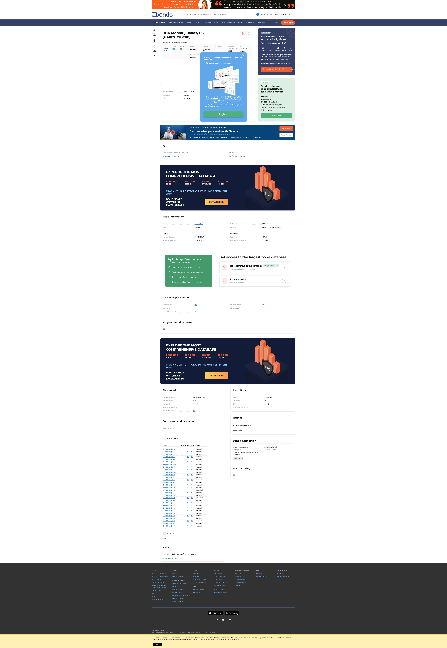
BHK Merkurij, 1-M (169, 495)
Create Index (218, 579)
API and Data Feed (199, 589)
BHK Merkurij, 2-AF (169, 449)
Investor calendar (177, 601)
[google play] (232, 613)
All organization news (170, 558)
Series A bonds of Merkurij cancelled (184, 554)
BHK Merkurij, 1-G (169, 508)
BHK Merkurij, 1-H (169, 500)
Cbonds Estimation (158, 582)
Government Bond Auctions (181, 595)
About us (275, 23)
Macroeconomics (219, 585)
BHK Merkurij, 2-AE (169, 457)
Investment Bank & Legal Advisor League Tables (159, 586)
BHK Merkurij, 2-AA (169, 462)
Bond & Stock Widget (199, 579)
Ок (157, 644)
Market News (239, 573)
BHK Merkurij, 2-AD (169, 464)
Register (223, 114)
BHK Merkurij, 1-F (168, 526)
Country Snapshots (220, 576)
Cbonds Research (240, 579)
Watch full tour (286, 135)
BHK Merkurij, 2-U (169, 475)
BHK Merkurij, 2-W (169, 459)
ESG (153, 593)
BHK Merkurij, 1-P (169, 505)
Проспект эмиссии (238, 156)
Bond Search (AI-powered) (160, 576)
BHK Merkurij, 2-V (169, 467)
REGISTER (291, 14)
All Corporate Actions (179, 583)
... (154, 61)
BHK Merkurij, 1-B (169, 521)
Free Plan (276, 116)
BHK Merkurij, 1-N (169, 487)
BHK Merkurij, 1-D (169, 516)
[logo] (162, 14)
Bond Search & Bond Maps (160, 573)
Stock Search (176, 573)
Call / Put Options (178, 592)
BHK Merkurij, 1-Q (169, 498)
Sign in (283, 14)
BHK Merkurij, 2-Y (169, 477)
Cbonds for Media (240, 582)
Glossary (237, 585)
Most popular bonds (158, 599)
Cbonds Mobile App (199, 582)
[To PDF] (243, 33)
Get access (216, 202)
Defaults (175, 586)
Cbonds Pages (156, 590)
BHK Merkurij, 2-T (169, 480)
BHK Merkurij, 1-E (168, 523)
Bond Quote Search (158, 579)
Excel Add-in (249, 23)
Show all (165, 538)
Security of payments (262, 576)
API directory (197, 592)
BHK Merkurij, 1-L (168, 503)
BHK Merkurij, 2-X (169, 454)
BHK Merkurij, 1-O (169, 513)
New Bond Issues (177, 589)
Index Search (218, 573)
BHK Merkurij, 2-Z (169, 469)
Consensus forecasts (220, 582)
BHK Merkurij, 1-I (168, 493)
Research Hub (239, 576)
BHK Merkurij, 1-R (169, 490)
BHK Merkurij (199, 224)
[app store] (215, 613)
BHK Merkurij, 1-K (169, 510)
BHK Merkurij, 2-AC (169, 472)
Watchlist (196, 576)
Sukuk (153, 596)
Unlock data (286, 129)
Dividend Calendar (178, 576)
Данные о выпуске (172, 156)
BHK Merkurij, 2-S (169, 482)
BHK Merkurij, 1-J (168, 485)
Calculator (280, 573)
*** (181, 49)
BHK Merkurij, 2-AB (169, 452)
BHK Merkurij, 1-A (169, 518)
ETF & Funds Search (220, 592)
